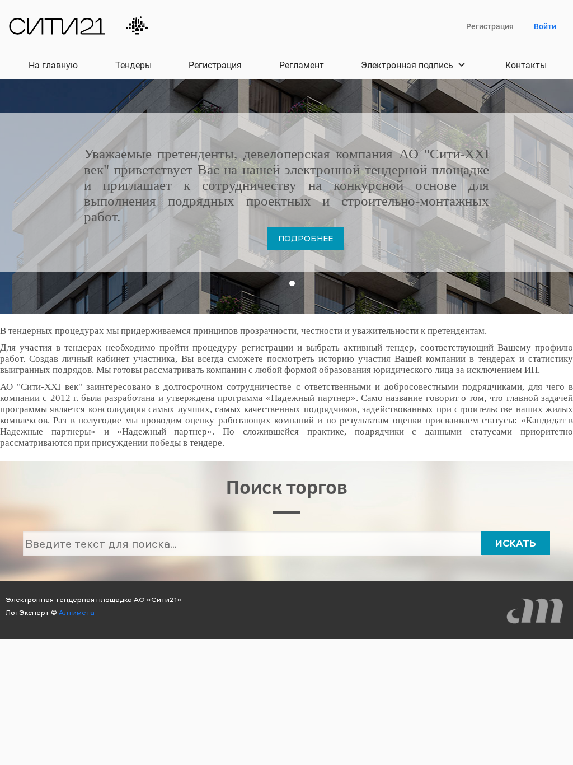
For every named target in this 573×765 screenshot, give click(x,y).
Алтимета (77, 612)
